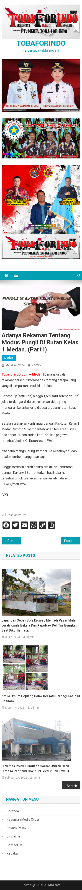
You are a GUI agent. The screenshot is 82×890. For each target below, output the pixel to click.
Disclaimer (14, 836)
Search (72, 786)
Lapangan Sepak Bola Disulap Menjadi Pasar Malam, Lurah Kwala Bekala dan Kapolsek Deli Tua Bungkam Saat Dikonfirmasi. (40, 625)
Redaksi (12, 853)
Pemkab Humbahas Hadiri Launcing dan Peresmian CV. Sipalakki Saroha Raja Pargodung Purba (14, 541)
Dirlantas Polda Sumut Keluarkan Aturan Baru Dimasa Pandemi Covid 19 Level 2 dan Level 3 (35, 768)
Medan (8, 357)
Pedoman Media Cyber (23, 819)
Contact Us (14, 845)
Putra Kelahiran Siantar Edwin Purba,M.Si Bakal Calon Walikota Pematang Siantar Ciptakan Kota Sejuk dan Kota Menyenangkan (72, 541)
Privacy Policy (16, 828)
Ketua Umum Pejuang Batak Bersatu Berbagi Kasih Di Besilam (41, 698)
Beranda (13, 811)
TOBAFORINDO (41, 43)
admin (36, 365)
